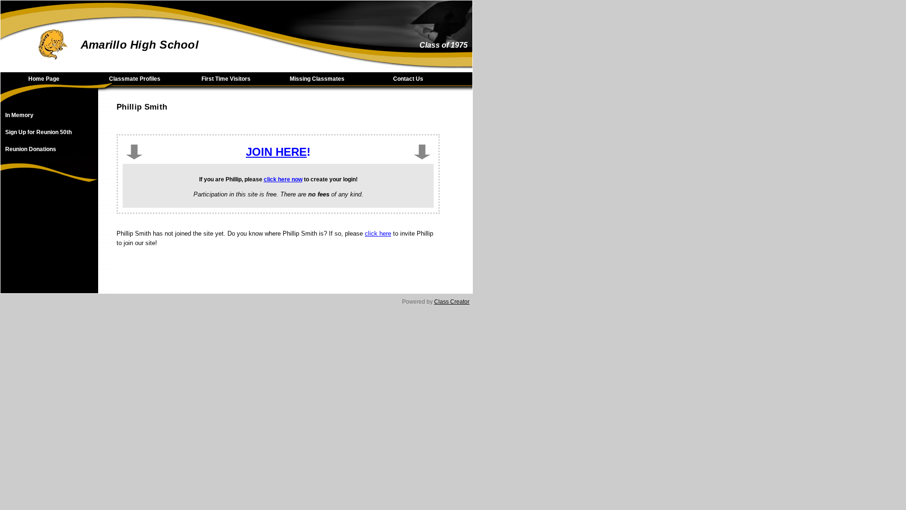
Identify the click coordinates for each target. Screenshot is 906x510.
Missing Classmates (317, 79)
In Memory (19, 115)
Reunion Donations (30, 149)
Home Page (43, 79)
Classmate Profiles (134, 79)
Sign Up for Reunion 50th (38, 132)
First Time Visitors (226, 79)
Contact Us (408, 79)
